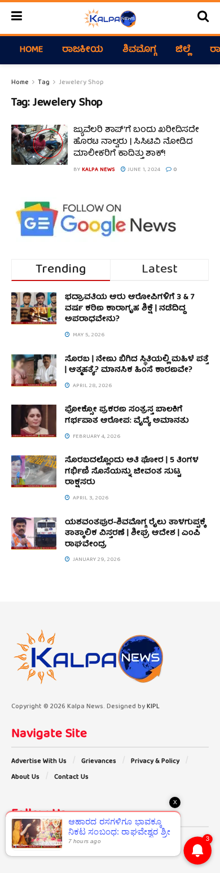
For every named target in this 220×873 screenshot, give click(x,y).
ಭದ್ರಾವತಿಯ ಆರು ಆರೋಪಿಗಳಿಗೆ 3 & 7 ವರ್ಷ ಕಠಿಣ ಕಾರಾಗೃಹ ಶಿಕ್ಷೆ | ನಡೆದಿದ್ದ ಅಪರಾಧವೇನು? (130, 308)
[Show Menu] (16, 18)
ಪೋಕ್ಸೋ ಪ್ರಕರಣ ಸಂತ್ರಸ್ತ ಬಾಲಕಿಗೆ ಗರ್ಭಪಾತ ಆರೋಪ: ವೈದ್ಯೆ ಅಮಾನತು (127, 415)
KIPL (153, 707)
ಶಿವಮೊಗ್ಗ (139, 50)
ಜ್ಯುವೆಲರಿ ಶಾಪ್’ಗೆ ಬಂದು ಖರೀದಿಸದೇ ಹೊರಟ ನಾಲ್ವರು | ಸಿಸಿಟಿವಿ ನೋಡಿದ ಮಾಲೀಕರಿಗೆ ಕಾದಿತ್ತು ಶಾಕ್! (136, 142)
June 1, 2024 (143, 170)
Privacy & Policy (155, 761)
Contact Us (71, 777)
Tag (44, 83)
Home (31, 50)
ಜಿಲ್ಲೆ (183, 50)
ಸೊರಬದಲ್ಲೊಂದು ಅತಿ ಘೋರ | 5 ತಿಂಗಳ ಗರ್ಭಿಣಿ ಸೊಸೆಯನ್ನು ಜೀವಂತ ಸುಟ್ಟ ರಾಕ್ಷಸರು (132, 471)
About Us (25, 777)
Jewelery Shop (81, 83)
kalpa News (98, 170)
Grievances (98, 761)
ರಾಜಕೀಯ (82, 50)
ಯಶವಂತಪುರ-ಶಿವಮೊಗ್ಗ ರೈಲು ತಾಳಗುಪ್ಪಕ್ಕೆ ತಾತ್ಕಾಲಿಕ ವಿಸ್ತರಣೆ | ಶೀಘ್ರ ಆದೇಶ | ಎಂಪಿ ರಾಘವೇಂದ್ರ (135, 533)
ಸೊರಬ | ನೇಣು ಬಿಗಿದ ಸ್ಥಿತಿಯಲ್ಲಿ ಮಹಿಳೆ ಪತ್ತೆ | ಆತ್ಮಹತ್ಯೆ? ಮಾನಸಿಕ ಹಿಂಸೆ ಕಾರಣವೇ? (137, 365)
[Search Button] (203, 18)
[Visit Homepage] (110, 18)
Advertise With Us (39, 761)
